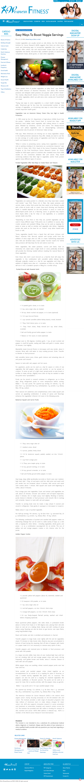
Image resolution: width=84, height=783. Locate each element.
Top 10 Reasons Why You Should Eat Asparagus (45, 750)
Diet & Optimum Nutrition (25, 30)
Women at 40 (4, 86)
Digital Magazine (29, 770)
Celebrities (4, 49)
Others (3, 92)
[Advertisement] (75, 303)
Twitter (7, 769)
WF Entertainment (48, 776)
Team (64, 770)
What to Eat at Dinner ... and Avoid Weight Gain (33, 751)
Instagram (15, 769)
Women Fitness (25, 9)
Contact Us (65, 776)
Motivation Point (5, 73)
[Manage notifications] (80, 779)
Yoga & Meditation (6, 89)
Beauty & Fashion (5, 39)
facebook (4, 769)
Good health (4, 70)
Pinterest (12, 769)
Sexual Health (4, 80)
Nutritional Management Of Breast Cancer (19, 750)
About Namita (66, 768)
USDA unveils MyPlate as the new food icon (58, 752)
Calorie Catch (4, 46)
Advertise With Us (29, 768)
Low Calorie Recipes (49, 770)
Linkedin (9, 769)
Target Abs (4, 83)
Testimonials (66, 773)
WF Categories (47, 768)
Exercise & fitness (5, 62)
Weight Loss (4, 76)
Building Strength (5, 43)
